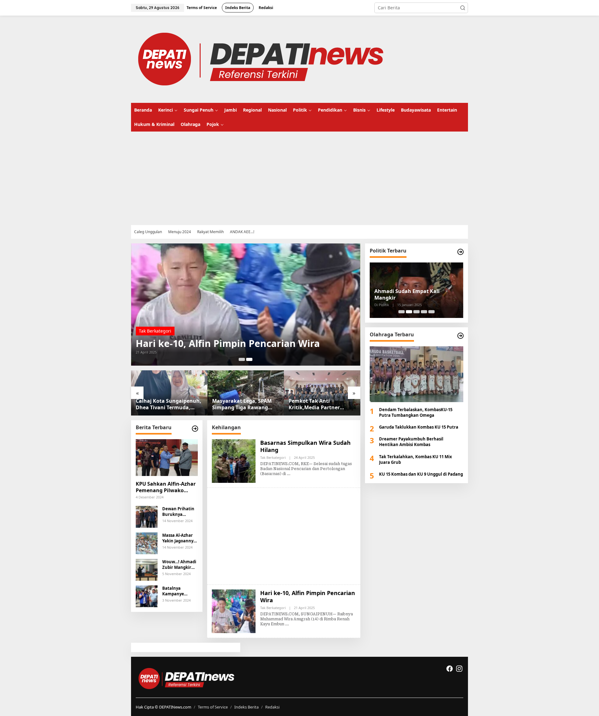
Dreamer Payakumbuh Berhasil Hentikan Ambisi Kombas (411, 441)
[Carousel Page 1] (401, 311)
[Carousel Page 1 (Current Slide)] (242, 359)
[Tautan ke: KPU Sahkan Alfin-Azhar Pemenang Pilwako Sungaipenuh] (167, 457)
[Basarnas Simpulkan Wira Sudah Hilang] (288, 474)
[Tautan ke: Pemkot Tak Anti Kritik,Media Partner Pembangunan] (245, 393)
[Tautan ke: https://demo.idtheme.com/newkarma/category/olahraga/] (460, 335)
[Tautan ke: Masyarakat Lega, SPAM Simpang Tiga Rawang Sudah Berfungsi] (169, 393)
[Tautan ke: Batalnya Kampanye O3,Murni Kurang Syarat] (147, 595)
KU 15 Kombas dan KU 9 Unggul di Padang (421, 474)
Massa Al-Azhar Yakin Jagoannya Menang (179, 538)
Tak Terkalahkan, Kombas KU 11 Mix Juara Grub (415, 459)
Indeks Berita (246, 707)
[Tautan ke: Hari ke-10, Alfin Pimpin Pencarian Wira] (234, 611)
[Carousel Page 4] (424, 311)
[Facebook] (450, 669)
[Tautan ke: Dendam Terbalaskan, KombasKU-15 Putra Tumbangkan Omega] (416, 374)
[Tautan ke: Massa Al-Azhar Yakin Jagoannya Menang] (147, 542)
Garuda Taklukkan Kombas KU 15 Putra (418, 427)
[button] (462, 7)
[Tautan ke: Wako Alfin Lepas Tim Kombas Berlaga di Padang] (322, 393)
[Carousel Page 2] (249, 359)
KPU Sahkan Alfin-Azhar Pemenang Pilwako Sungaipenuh (166, 487)
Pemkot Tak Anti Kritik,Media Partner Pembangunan (237, 404)
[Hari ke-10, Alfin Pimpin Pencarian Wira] (287, 624)
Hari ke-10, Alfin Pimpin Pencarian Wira (307, 596)
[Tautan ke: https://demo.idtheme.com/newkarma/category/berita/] (195, 428)
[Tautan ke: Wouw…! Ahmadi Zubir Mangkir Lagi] (147, 569)
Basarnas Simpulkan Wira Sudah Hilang (228, 343)
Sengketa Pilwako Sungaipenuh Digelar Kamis (414, 294)
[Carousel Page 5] (431, 311)
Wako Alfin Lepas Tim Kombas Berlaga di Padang (315, 404)
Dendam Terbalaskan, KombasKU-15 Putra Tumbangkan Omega (415, 412)
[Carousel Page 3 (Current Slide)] (416, 311)
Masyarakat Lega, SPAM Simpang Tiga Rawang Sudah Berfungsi (165, 404)
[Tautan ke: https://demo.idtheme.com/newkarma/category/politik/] (460, 252)
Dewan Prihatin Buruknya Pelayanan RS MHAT (178, 511)
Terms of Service (213, 707)
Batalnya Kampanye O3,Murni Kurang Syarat (179, 591)
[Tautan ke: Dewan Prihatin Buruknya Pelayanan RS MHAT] (147, 516)
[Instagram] (459, 669)
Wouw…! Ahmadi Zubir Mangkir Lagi (179, 564)
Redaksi (272, 707)
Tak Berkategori (155, 331)
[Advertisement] (318, 178)
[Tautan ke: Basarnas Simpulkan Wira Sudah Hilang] (245, 304)
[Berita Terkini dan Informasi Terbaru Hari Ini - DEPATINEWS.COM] (260, 59)
